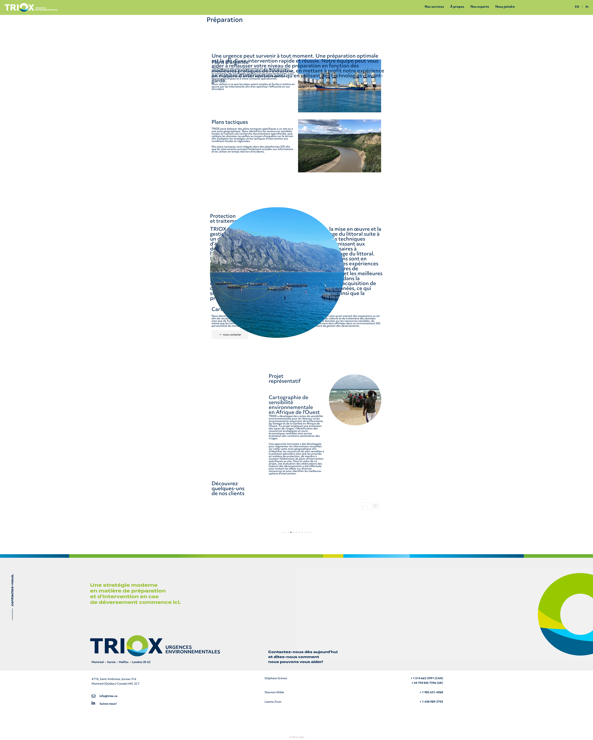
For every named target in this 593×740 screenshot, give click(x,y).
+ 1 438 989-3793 (431, 702)
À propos (457, 6)
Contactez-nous (286, 652)
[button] (282, 532)
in (586, 6)
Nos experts (479, 6)
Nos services (434, 6)
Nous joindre (505, 6)
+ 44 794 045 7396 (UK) (427, 683)
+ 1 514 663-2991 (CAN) (427, 678)
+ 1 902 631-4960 (431, 692)
